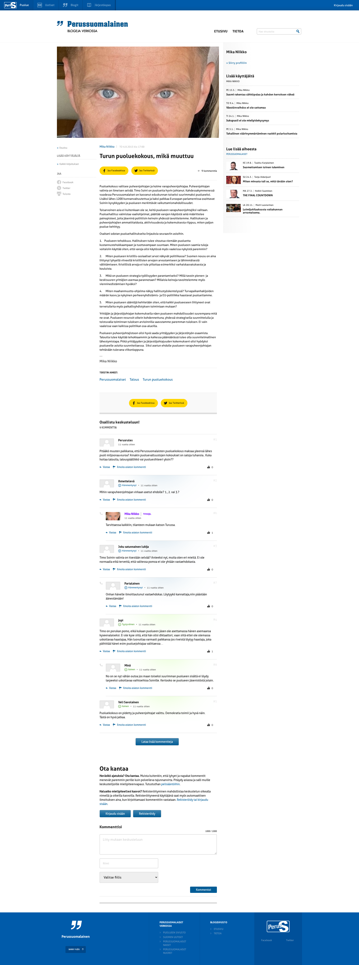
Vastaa (106, 467)
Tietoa (237, 31)
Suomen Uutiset (173, 937)
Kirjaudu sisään (343, 5)
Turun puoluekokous (158, 379)
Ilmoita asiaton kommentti (131, 467)
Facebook (266, 940)
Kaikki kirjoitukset (69, 164)
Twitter (290, 940)
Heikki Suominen (263, 191)
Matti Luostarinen (264, 205)
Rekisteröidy (147, 813)
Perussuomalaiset (113, 379)
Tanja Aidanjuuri (262, 177)
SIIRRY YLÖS (74, 949)
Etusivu (220, 31)
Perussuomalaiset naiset (174, 943)
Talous (134, 379)
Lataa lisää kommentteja (157, 741)
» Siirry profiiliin (236, 62)
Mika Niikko (107, 146)
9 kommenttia (209, 170)
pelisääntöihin (170, 784)
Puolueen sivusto (174, 932)
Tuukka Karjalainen (264, 163)
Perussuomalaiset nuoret (174, 951)
